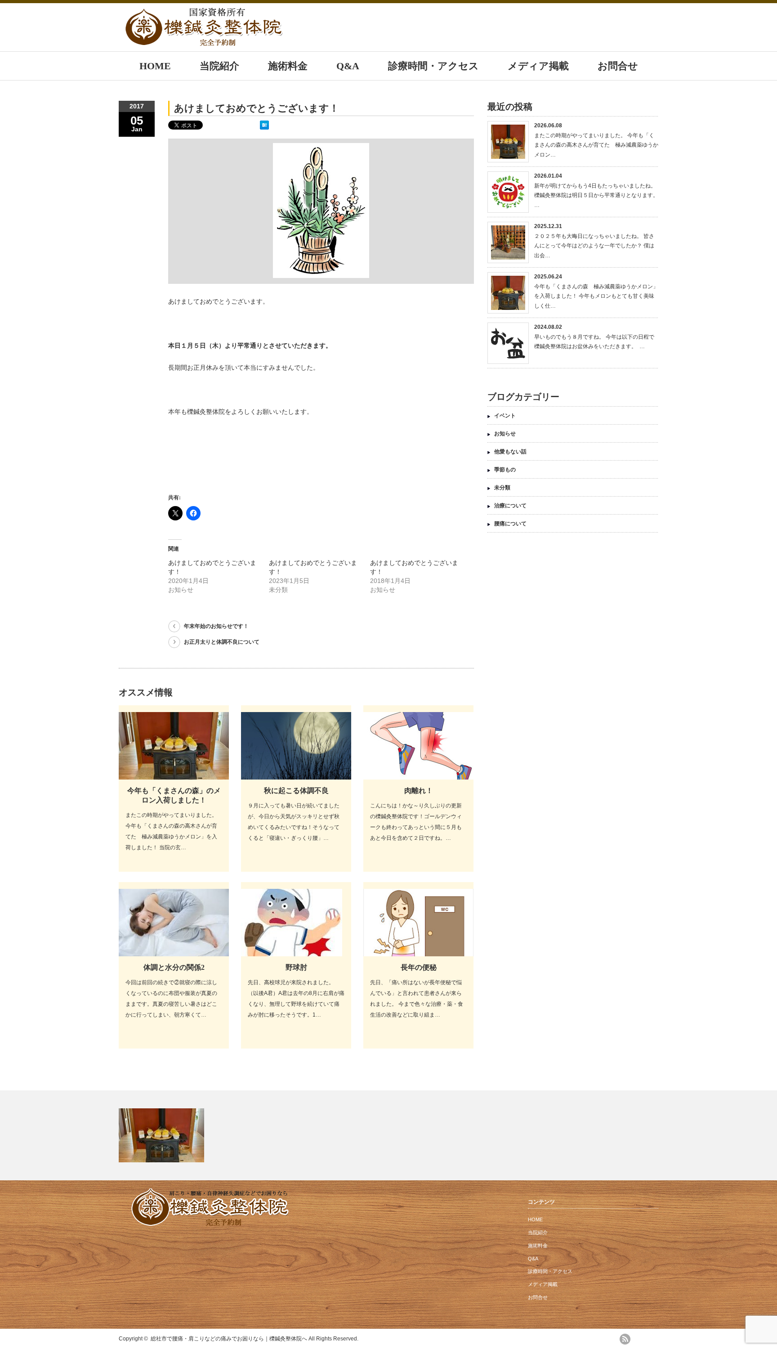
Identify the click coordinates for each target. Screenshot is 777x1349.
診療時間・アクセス (433, 66)
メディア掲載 (538, 66)
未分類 (502, 487)
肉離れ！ (418, 790)
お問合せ (618, 66)
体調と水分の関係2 (174, 967)
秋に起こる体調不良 (296, 790)
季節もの (505, 469)
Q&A (347, 66)
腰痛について (510, 523)
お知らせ (505, 433)
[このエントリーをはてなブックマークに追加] (264, 127)
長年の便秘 (419, 967)
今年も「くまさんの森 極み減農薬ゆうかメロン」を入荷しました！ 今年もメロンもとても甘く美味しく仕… (596, 296)
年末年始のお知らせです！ (216, 626)
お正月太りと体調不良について (221, 642)
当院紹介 (219, 66)
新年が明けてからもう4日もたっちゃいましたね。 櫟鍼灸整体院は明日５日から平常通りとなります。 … (596, 195)
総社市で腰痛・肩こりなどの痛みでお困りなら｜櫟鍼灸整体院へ (229, 1339)
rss (625, 1339)
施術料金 (288, 66)
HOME (155, 66)
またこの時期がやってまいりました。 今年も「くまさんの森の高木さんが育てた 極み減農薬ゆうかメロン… (596, 145)
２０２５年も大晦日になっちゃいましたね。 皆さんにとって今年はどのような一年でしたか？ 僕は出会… (594, 246)
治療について (510, 505)
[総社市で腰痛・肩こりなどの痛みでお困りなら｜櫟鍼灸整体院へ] (204, 42)
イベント (505, 415)
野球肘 (296, 967)
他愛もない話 (510, 451)
